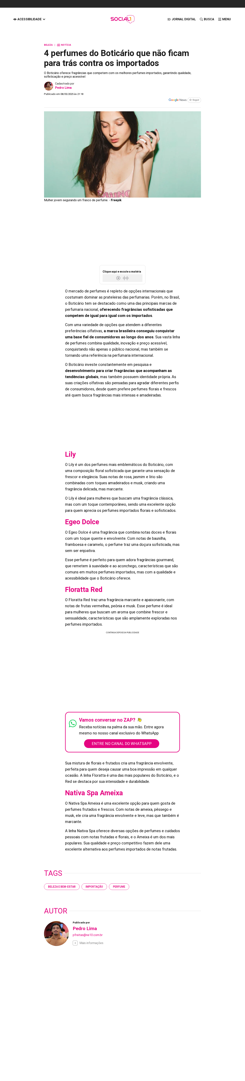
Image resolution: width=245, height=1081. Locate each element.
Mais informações (91, 943)
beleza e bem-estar (62, 886)
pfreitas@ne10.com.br (88, 935)
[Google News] (184, 100)
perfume (119, 886)
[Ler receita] (118, 278)
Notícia (64, 45)
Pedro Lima (63, 88)
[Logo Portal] (122, 19)
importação (94, 886)
